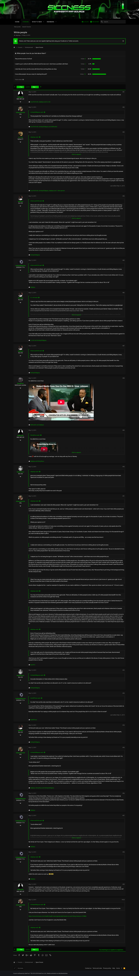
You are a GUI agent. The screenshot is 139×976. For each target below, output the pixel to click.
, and (40, 102)
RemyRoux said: (35, 435)
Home (118, 968)
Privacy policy (107, 968)
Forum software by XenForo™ (29, 973)
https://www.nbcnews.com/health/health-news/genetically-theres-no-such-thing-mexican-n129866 (57, 916)
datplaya (18, 35)
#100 (123, 899)
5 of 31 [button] (28, 87)
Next (34, 87)
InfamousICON (20, 112)
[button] (43, 22)
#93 (124, 693)
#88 (124, 378)
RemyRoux (20, 383)
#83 (124, 132)
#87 (124, 346)
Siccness (20, 968)
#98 (124, 852)
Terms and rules (97, 968)
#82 (124, 107)
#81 (124, 92)
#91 (124, 496)
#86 (124, 292)
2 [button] (83, 64)
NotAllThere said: (35, 698)
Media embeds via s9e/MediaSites (57, 973)
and (38, 340)
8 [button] (83, 58)
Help (113, 968)
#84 (124, 196)
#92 (124, 670)
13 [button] (83, 74)
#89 (124, 430)
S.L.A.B (20, 137)
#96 (124, 793)
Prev (21, 87)
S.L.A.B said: (34, 297)
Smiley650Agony (20, 265)
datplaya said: (34, 137)
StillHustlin (20, 97)
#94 (124, 725)
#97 (124, 815)
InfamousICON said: (36, 201)
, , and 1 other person (47, 190)
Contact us (88, 968)
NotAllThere (20, 472)
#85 (124, 260)
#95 (124, 747)
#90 (124, 466)
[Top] (121, 968)
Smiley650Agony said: (36, 112)
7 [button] (83, 69)
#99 (124, 884)
